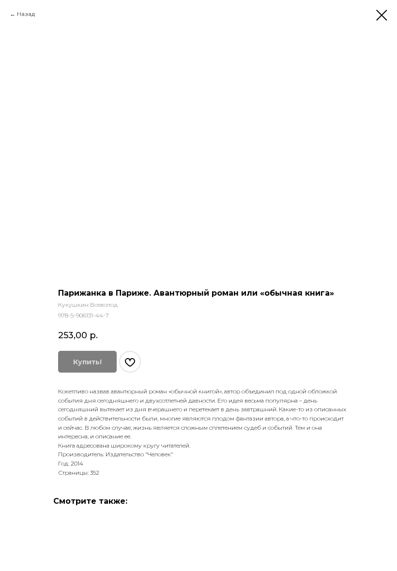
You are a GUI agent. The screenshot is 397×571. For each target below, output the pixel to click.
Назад (26, 13)
